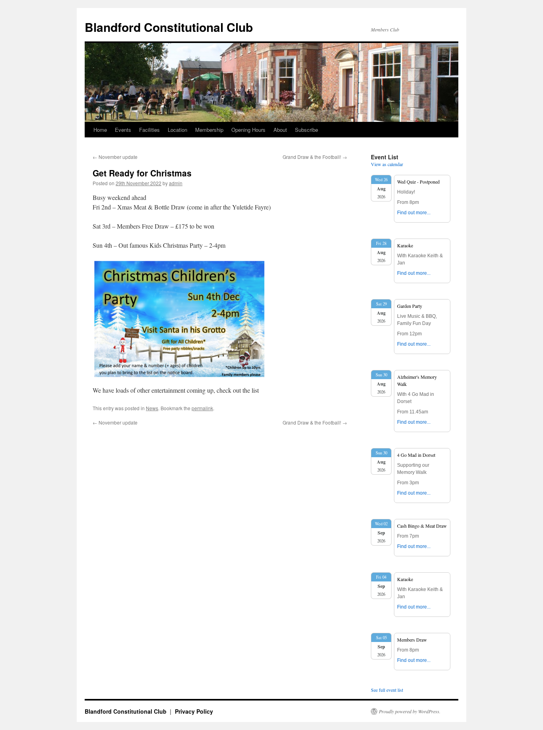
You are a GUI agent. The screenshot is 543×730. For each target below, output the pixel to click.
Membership (209, 129)
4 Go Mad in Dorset (416, 455)
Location (177, 129)
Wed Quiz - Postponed (418, 181)
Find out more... (414, 212)
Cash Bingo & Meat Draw (422, 526)
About (280, 129)
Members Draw (412, 639)
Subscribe (306, 129)
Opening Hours (248, 129)
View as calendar (387, 164)
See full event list (387, 690)
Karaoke (405, 245)
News (152, 408)
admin (175, 183)
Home (100, 129)
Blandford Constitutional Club (169, 26)
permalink (202, 408)
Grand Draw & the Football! (315, 156)
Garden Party (409, 306)
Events (123, 129)
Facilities (149, 129)
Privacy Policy (194, 711)
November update (115, 156)
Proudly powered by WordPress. (409, 711)
